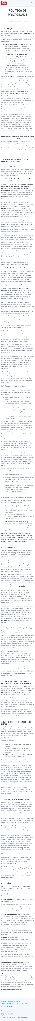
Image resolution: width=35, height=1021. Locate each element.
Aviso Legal (17, 1001)
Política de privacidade (7, 1001)
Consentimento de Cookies (8, 1003)
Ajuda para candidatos (22, 1003)
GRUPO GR (9, 1006)
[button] (32, 3)
